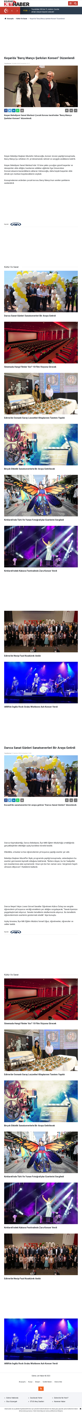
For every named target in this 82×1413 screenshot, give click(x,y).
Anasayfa (22, 1382)
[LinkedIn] (13, 110)
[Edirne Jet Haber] (16, 3)
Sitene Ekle (58, 1382)
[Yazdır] (22, 110)
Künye (30, 1382)
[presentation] (12, 10)
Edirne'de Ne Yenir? (61, 1398)
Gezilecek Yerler (36, 1398)
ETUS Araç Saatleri (37, 1401)
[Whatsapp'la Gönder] (17, 110)
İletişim (37, 1382)
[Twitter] (10, 110)
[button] (67, 110)
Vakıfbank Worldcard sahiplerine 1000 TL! (45, 10)
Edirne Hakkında (12, 1398)
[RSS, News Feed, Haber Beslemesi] (41, 1389)
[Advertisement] (41, 38)
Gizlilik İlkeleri (47, 1382)
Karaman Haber (59, 1401)
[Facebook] (6, 110)
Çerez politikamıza (51, 1411)
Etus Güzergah (11, 1401)
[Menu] (70, 3)
